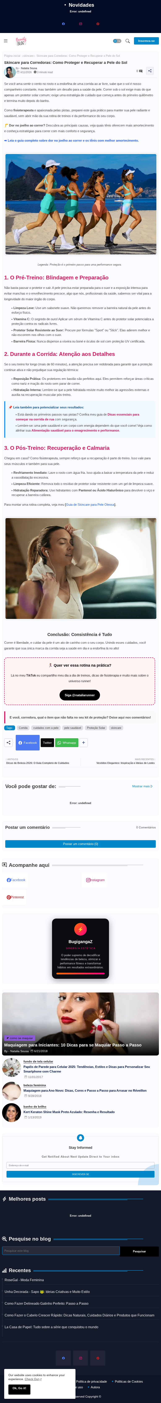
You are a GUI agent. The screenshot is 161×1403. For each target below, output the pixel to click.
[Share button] (83, 742)
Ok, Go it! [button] (19, 1388)
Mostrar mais (141, 786)
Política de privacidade (91, 1381)
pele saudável (72, 727)
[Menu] (5, 41)
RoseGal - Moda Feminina (24, 1280)
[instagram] (80, 23)
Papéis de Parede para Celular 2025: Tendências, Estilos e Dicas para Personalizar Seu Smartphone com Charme (86, 1069)
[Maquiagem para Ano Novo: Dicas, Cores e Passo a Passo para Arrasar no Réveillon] (11, 1091)
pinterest (17, 897)
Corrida (23, 727)
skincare (28, 55)
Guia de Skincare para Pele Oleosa (90, 504)
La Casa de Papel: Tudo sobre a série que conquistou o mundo (51, 1327)
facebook (17, 880)
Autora (95, 1387)
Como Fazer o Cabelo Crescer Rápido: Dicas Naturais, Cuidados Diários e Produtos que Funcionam (79, 1315)
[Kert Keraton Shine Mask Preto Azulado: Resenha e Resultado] (11, 1112)
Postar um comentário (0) (80, 844)
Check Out (32, 1379)
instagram (97, 880)
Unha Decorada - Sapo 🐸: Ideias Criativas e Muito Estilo (47, 1292)
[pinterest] (97, 23)
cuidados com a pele (45, 727)
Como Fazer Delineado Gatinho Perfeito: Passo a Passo (46, 1303)
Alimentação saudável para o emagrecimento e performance (75, 430)
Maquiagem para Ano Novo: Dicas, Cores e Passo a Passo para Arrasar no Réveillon (85, 1090)
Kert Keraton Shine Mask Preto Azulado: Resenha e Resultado (69, 1112)
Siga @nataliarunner (80, 695)
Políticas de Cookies (129, 1381)
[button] (117, 41)
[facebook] (63, 23)
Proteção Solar (96, 727)
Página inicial (12, 55)
